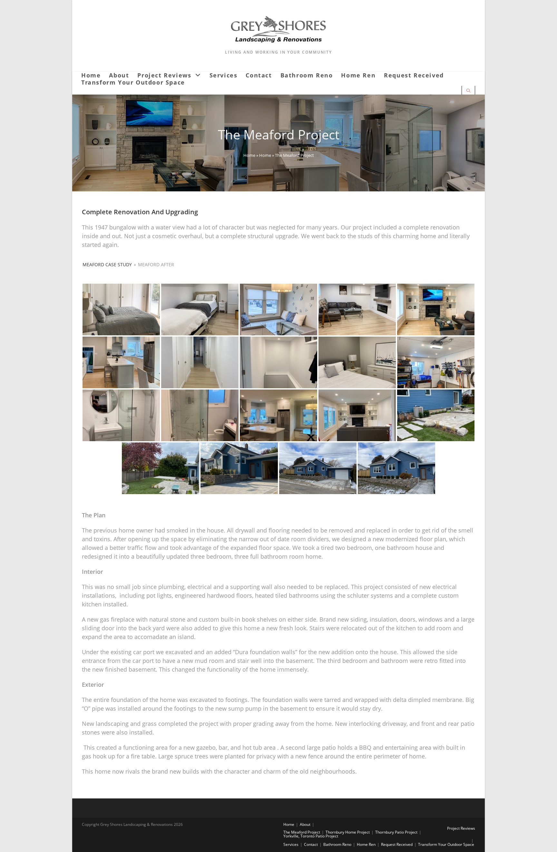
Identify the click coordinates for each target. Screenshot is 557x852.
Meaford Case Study (107, 264)
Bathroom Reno (337, 844)
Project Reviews (461, 828)
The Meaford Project (301, 832)
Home (249, 155)
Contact (311, 844)
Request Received (397, 844)
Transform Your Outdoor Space (446, 844)
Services (290, 844)
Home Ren (366, 844)
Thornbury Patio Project (396, 832)
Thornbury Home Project (348, 832)
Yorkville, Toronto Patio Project (310, 836)
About (305, 824)
